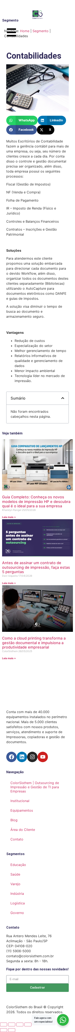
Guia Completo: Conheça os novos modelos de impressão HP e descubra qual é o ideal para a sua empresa (36, 501)
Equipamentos (21, 810)
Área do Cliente (22, 830)
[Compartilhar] (19, 1024)
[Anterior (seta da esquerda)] (3, 1030)
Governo (17, 913)
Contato (16, 839)
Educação (18, 865)
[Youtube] (43, 757)
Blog (14, 820)
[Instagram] (32, 757)
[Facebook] (11, 757)
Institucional (19, 801)
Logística (17, 903)
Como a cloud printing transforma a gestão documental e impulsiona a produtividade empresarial (34, 642)
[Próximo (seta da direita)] (11, 1030)
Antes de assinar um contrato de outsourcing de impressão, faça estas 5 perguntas (36, 567)
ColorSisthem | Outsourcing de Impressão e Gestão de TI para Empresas (34, 787)
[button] (22, 120)
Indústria (17, 893)
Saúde (15, 874)
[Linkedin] (22, 757)
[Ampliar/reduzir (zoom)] (3, 1024)
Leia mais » (9, 517)
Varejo (15, 884)
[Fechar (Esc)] (27, 1024)
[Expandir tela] (11, 1024)
